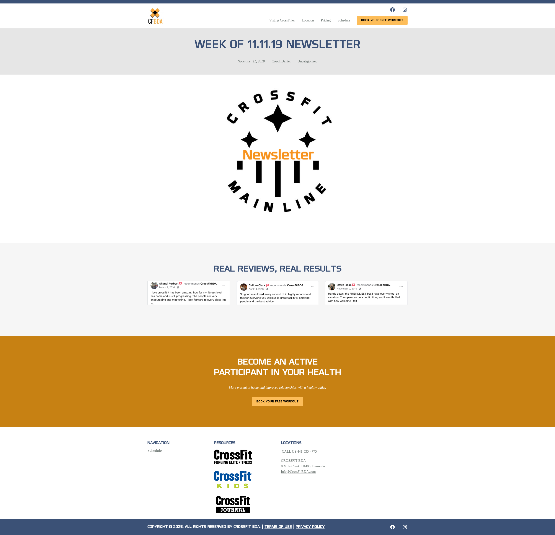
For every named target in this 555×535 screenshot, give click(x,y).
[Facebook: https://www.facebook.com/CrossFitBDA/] (392, 9)
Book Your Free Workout (277, 401)
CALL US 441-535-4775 (299, 451)
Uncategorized (307, 61)
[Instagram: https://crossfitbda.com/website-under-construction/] (405, 527)
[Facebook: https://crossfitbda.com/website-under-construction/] (392, 527)
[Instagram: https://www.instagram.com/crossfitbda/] (405, 9)
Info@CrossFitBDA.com (298, 471)
